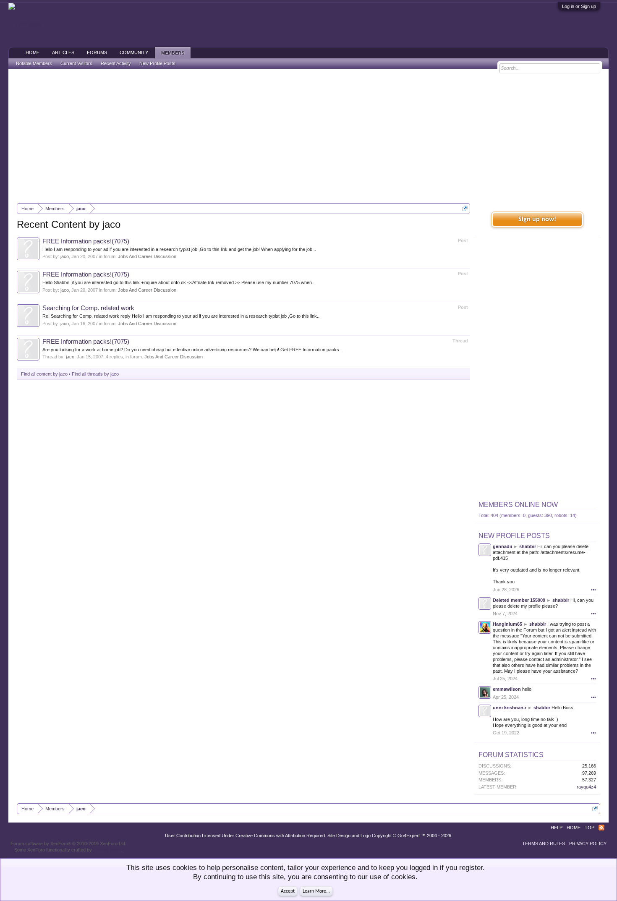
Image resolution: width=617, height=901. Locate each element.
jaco (64, 256)
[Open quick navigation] (465, 208)
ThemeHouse (107, 849)
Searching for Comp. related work (88, 308)
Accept (288, 891)
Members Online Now (518, 504)
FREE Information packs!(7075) (85, 241)
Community (134, 52)
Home (32, 52)
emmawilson (507, 689)
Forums (97, 52)
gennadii (502, 546)
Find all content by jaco (44, 373)
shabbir (527, 546)
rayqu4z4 (586, 786)
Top (589, 827)
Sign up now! (537, 219)
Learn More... (316, 891)
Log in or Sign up (579, 6)
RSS (601, 827)
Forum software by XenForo (68, 843)
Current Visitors (76, 63)
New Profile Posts (514, 535)
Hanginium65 (507, 624)
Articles (63, 52)
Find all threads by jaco (95, 373)
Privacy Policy (588, 843)
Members (172, 52)
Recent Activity (116, 63)
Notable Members (34, 63)
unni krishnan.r (509, 707)
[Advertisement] (308, 136)
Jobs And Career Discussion (147, 256)
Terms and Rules (543, 843)
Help (556, 827)
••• (593, 589)
